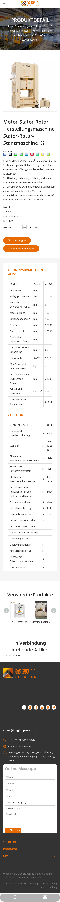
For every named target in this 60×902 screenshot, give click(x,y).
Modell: (7, 207)
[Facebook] (24, 707)
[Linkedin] (30, 707)
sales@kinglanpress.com (20, 730)
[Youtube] (42, 707)
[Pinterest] (54, 707)
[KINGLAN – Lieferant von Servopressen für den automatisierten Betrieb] (19, 684)
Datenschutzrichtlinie (16, 883)
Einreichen (15, 830)
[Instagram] (48, 707)
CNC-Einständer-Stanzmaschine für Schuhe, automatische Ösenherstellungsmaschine (10, 621)
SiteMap (34, 883)
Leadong (52, 887)
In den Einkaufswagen (21, 248)
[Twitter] (36, 707)
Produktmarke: (10, 216)
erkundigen (19, 240)
